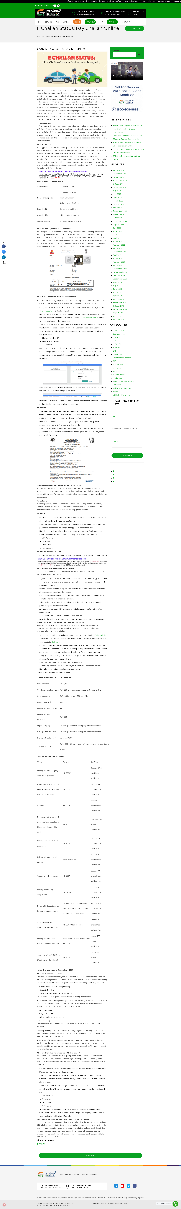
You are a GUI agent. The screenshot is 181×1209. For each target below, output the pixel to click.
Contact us (126, 22)
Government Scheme (122, 358)
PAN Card (117, 385)
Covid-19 (116, 337)
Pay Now (112, 22)
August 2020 (118, 282)
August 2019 (118, 313)
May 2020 (117, 292)
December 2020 (120, 269)
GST (114, 361)
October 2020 (119, 275)
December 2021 (119, 252)
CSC (114, 341)
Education (117, 348)
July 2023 (117, 191)
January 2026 (118, 170)
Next (114, 416)
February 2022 (119, 245)
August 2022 (118, 225)
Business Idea (119, 334)
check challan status (89, 318)
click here (55, 642)
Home (39, 22)
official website (45, 311)
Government (46, 36)
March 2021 (118, 259)
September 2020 (120, 279)
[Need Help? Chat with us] (175, 1204)
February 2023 (119, 204)
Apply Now (90, 22)
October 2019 (118, 306)
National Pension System (123, 381)
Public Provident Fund (122, 388)
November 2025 (120, 177)
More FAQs (91, 1155)
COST (101, 22)
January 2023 (118, 208)
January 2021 (118, 265)
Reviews (66, 22)
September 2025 (120, 181)
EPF (114, 351)
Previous (115, 441)
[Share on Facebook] (4, 248)
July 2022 (117, 228)
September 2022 (120, 221)
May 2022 (117, 235)
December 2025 (120, 174)
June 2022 (117, 231)
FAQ (57, 22)
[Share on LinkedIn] (4, 259)
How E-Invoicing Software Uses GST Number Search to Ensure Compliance (128, 129)
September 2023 (120, 187)
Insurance (117, 368)
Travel (115, 392)
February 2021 (119, 262)
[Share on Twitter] (4, 253)
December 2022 (120, 211)
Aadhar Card (118, 331)
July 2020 (117, 286)
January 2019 (118, 320)
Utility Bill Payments (121, 395)
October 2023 (119, 184)
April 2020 (117, 296)
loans (115, 371)
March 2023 (118, 201)
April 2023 (117, 197)
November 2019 (119, 303)
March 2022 (118, 242)
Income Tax (118, 365)
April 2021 (117, 255)
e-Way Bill (117, 344)
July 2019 (117, 316)
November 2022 (120, 214)
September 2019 (120, 309)
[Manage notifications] (4, 1204)
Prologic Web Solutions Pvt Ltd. (119, 1203)
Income (77, 22)
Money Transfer (119, 375)
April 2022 (117, 238)
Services (48, 22)
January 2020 (119, 299)
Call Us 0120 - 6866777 (87, 11)
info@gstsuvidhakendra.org (54, 1187)
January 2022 (118, 248)
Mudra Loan (118, 378)
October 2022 (119, 218)
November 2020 (120, 272)
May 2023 (117, 194)
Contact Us (136, 28)
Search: (116, 51)
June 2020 (117, 289)
